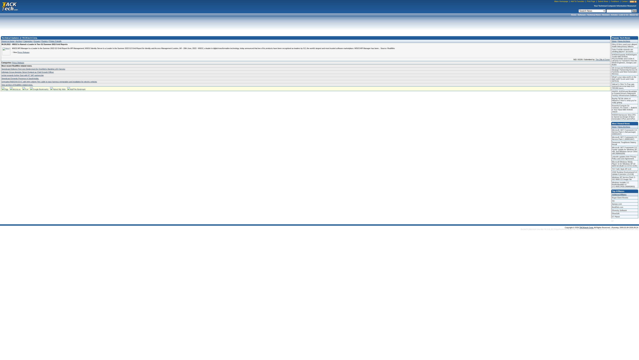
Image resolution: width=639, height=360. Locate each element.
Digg (6, 89)
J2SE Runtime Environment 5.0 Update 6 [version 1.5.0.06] (624, 173)
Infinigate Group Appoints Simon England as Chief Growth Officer (27, 72)
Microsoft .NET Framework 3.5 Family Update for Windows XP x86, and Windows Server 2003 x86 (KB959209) (624, 150)
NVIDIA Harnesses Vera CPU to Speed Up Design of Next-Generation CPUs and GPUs (624, 117)
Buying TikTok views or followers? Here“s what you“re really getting (624, 101)
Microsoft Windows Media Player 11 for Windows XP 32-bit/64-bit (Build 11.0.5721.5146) (624, 164)
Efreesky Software (619, 210)
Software (582, 15)
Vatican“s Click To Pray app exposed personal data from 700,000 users (623, 86)
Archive (19, 41)
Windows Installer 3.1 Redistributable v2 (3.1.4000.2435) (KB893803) (623, 185)
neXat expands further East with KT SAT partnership (22, 75)
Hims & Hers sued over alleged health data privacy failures (624, 45)
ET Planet (616, 217)
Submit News (603, 1)
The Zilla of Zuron (603, 59)
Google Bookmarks (40, 89)
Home (573, 15)
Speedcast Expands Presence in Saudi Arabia (20, 79)
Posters (44, 41)
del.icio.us (17, 89)
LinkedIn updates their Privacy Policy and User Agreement (624, 158)
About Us (634, 15)
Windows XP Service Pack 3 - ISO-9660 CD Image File (624, 178)
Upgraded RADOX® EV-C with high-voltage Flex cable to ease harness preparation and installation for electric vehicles (49, 82)
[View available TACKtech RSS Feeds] (633, 1)
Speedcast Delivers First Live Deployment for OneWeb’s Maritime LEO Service (33, 69)
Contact (625, 1)
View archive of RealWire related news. (17, 85)
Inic (613, 201)
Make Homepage (561, 1)
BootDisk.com (617, 207)
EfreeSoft (615, 213)
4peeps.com (617, 204)
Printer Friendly (55, 41)
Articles (614, 15)
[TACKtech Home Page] (10, 6)
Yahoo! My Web (59, 89)
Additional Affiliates (619, 195)
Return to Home (7, 41)
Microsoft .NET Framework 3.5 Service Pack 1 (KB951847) (624, 138)
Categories (27, 41)
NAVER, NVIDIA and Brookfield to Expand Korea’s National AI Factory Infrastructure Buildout (624, 93)
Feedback (615, 1)
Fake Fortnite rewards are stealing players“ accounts (622, 50)
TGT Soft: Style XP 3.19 (621, 169)
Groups (37, 41)
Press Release (23, 52)
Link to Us (623, 15)
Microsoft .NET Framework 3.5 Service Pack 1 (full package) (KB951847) (624, 132)
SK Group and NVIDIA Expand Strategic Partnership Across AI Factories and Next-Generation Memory (624, 71)
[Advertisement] (319, 25)
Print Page (591, 1)
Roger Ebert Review (620, 198)
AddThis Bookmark (78, 89)
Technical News (594, 15)
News (614, 41)
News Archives (624, 41)
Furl (26, 89)
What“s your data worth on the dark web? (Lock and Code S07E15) (624, 79)
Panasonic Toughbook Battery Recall (624, 143)
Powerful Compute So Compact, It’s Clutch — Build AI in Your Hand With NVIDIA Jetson (624, 109)
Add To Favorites (577, 1)
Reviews (606, 15)
